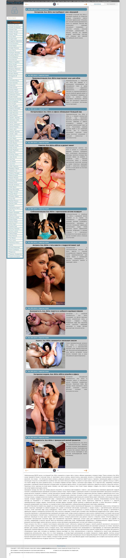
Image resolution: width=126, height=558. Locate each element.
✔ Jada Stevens (12, 113)
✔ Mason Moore (12, 178)
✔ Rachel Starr (12, 203)
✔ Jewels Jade (12, 134)
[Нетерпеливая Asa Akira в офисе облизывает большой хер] (45, 127)
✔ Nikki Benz (11, 187)
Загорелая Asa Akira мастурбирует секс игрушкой (56, 12)
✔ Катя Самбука (13, 249)
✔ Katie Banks (12, 143)
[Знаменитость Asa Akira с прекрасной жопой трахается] (45, 455)
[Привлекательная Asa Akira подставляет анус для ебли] (45, 93)
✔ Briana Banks (12, 73)
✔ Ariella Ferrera (13, 48)
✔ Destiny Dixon (13, 92)
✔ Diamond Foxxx (13, 94)
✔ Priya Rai (11, 198)
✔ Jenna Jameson (13, 124)
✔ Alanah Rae (12, 29)
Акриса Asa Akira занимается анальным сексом (56, 340)
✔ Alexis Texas (12, 34)
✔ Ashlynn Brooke (13, 52)
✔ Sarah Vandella (13, 212)
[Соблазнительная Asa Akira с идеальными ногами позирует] (45, 226)
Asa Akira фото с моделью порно (38, 9)
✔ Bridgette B (12, 76)
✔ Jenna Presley (13, 127)
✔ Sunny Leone (12, 231)
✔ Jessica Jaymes (13, 131)
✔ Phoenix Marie (13, 196)
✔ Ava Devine (12, 59)
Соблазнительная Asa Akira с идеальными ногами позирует (56, 211)
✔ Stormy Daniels (13, 229)
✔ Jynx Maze (11, 138)
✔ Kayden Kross (13, 145)
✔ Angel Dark (12, 39)
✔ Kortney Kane (12, 154)
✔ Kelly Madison (13, 150)
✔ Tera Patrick (12, 235)
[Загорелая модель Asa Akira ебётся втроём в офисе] (45, 405)
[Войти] (14, 10)
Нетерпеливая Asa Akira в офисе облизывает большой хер (56, 112)
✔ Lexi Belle (11, 161)
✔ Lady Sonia (12, 157)
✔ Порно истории (13, 256)
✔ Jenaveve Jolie (13, 120)
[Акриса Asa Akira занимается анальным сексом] (45, 355)
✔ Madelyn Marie (13, 168)
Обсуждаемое (111, 4)
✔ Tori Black (11, 238)
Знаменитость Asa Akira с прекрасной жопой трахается (56, 440)
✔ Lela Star (11, 159)
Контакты (61, 546)
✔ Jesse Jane (11, 129)
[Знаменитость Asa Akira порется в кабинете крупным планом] (45, 324)
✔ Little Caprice (12, 166)
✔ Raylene (10, 205)
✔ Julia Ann (11, 136)
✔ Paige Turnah (12, 191)
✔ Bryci (10, 78)
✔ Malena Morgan (13, 173)
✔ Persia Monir (12, 194)
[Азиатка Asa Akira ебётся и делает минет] (45, 176)
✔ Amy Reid (11, 36)
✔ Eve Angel (11, 103)
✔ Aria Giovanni (12, 43)
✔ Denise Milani (12, 90)
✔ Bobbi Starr (12, 66)
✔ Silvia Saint (11, 224)
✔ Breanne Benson (13, 69)
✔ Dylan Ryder (12, 96)
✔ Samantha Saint (13, 208)
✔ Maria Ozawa (12, 175)
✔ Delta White (12, 87)
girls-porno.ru (49, 550)
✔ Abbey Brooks (13, 25)
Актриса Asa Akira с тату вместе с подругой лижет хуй (56, 245)
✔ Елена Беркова (13, 247)
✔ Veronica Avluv (13, 242)
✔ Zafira (10, 245)
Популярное (97, 4)
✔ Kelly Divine (12, 147)
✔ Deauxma (11, 85)
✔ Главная (15, 22)
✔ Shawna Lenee (13, 217)
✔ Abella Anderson (14, 27)
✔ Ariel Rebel (12, 46)
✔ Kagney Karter (13, 140)
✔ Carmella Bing (13, 80)
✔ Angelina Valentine (14, 41)
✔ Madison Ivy (12, 171)
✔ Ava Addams (12, 57)
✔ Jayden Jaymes (13, 117)
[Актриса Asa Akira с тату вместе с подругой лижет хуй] (45, 276)
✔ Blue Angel (12, 64)
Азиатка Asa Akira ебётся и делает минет (56, 145)
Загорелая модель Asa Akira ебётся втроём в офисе (56, 374)
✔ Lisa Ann (11, 164)
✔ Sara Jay (11, 210)
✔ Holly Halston (12, 110)
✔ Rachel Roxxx (12, 201)
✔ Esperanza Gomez (14, 99)
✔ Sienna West (12, 222)
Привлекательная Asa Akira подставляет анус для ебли (56, 78)
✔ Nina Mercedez (13, 189)
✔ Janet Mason (12, 115)
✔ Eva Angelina (12, 101)
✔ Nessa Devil (12, 182)
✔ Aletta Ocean (12, 32)
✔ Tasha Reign (12, 233)
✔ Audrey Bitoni (13, 55)
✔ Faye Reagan (12, 106)
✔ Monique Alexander (14, 180)
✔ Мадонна (11, 252)
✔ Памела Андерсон (14, 254)
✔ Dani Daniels (12, 83)
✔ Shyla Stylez (12, 219)
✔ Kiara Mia (11, 152)
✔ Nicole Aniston (13, 185)
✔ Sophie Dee (12, 226)
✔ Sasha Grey (12, 215)
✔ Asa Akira (11, 50)
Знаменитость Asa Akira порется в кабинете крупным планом (56, 311)
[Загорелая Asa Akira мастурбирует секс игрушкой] (45, 43)
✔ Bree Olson (12, 71)
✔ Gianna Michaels (13, 108)
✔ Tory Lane (11, 240)
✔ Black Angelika (13, 62)
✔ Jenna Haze (12, 122)
